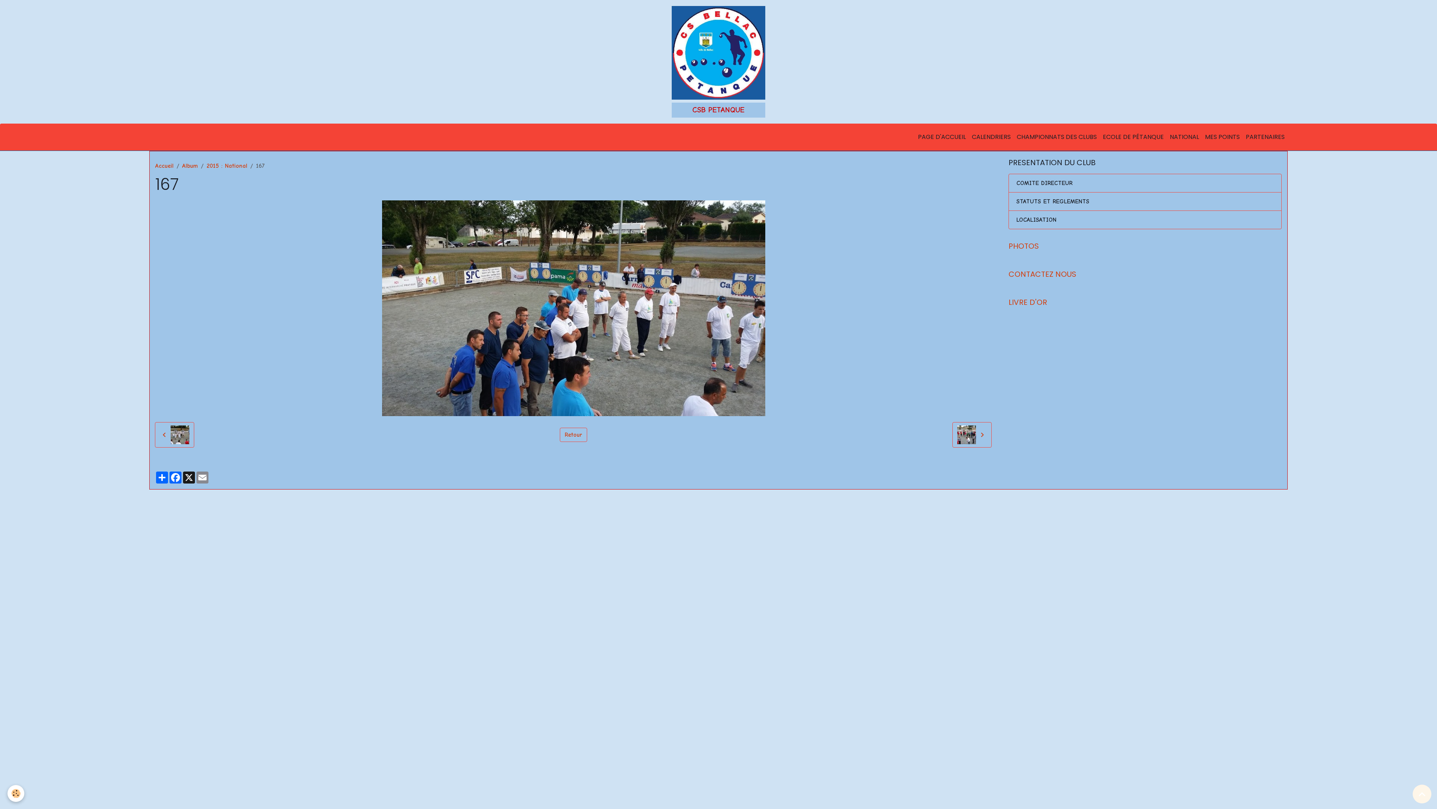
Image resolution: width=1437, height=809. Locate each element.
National (1184, 137)
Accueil (164, 166)
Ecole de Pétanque (1133, 137)
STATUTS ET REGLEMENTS (1052, 201)
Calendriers (991, 137)
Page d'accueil (942, 137)
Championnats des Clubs (1057, 137)
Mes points (1222, 137)
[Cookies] (15, 793)
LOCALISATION (1036, 219)
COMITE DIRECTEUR (1044, 183)
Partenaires (1265, 137)
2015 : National (227, 166)
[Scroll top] (1422, 794)
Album (190, 166)
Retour (573, 434)
